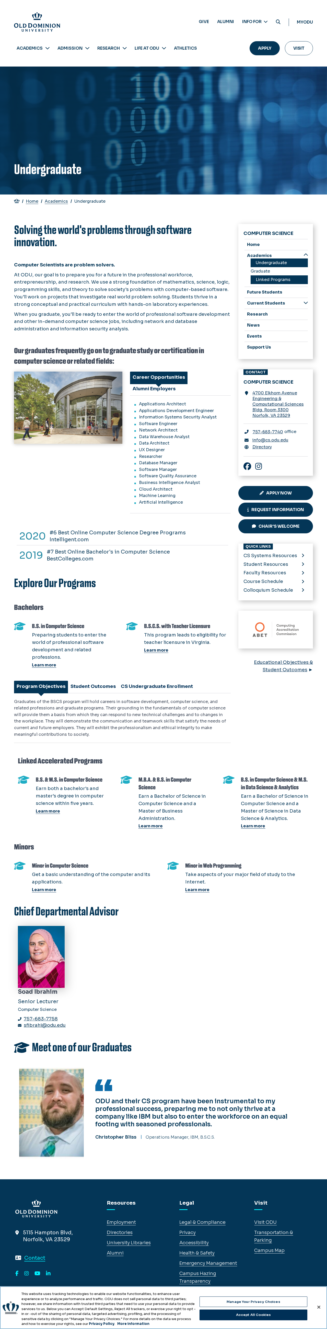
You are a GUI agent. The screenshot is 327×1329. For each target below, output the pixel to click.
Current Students (266, 303)
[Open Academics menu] (47, 48)
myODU (305, 22)
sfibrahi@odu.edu (45, 1025)
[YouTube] (37, 1274)
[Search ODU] (278, 22)
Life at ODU (147, 48)
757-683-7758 (41, 1019)
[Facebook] (17, 1274)
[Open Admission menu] (87, 48)
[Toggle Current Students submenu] (306, 303)
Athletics (185, 48)
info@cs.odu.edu (270, 440)
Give (204, 21)
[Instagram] (26, 1274)
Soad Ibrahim (37, 991)
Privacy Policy (101, 1324)
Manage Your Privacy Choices (253, 1302)
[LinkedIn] (48, 1274)
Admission (70, 48)
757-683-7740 (268, 432)
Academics (30, 48)
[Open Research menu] (124, 48)
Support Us (259, 347)
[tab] (159, 377)
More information (133, 1324)
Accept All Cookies (253, 1315)
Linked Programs (273, 279)
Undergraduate (271, 262)
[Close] (318, 1307)
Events (254, 336)
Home (32, 201)
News (253, 325)
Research (108, 48)
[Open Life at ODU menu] (164, 48)
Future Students (264, 292)
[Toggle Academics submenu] (306, 255)
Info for (252, 21)
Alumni (225, 21)
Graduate (260, 271)
